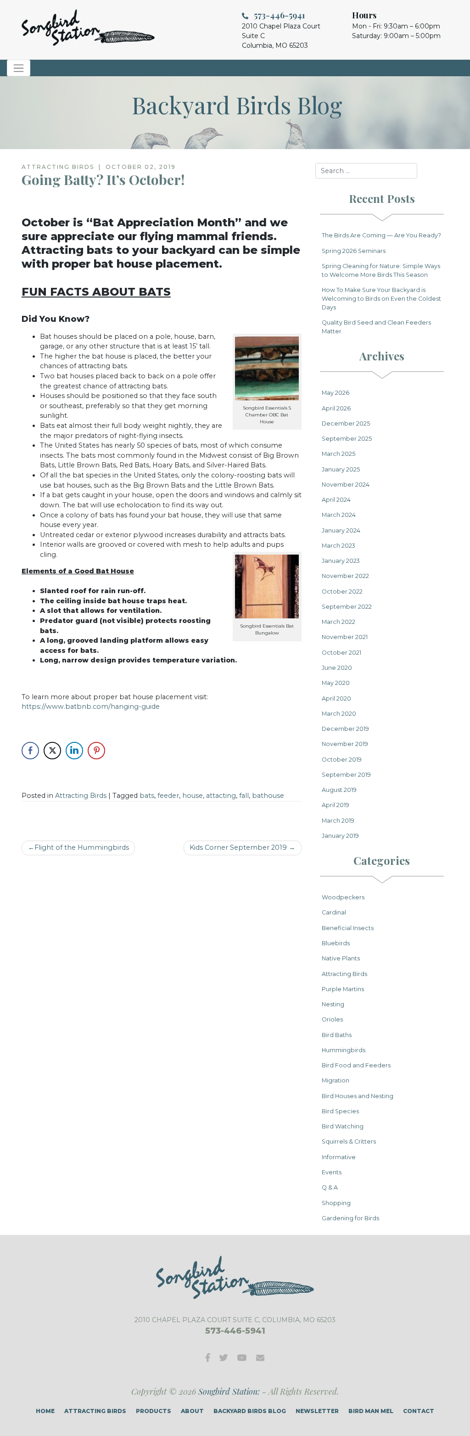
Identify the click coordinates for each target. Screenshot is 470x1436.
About (192, 1411)
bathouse (268, 795)
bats (147, 795)
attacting (221, 795)
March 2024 (339, 514)
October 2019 (342, 759)
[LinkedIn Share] (74, 750)
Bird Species (340, 1111)
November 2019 (345, 743)
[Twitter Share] (52, 750)
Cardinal (334, 912)
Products (153, 1411)
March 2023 (338, 545)
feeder (168, 795)
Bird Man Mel (370, 1411)
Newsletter (317, 1411)
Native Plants (341, 958)
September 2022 (347, 606)
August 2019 (339, 789)
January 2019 (340, 835)
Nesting (333, 1004)
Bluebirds (336, 943)
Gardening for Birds (350, 1218)
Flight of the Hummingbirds (81, 847)
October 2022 (342, 591)
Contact (418, 1411)
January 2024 (341, 530)
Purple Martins (343, 989)
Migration (335, 1080)
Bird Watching (343, 1126)
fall (244, 795)
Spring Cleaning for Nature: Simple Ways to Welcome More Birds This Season (381, 270)
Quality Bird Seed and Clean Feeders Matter (376, 327)
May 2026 (335, 392)
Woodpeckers (343, 897)
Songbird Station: (229, 1391)
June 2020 (337, 667)
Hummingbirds (343, 1050)
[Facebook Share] (30, 750)
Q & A (330, 1187)
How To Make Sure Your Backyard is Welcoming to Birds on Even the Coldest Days (381, 298)
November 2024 (345, 484)
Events (331, 1172)
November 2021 (345, 637)
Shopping (336, 1203)
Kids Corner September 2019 (238, 847)
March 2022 (338, 621)
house (192, 795)
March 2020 (339, 713)
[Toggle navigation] (18, 68)
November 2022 (345, 575)
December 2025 (346, 423)
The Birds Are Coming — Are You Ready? (381, 235)
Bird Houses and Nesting (357, 1096)
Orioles (332, 1019)
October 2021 (341, 652)
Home (45, 1411)
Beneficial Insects (348, 928)
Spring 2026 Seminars (354, 250)
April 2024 (336, 499)
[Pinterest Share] (96, 750)
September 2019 (346, 774)
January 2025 (341, 469)
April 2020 (336, 698)
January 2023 (341, 560)
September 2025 (347, 438)
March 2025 (338, 453)
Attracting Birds (80, 795)
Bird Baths (337, 1035)
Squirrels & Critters (349, 1141)
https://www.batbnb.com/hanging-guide (91, 706)
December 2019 (345, 728)
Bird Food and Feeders (356, 1065)
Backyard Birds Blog (249, 1411)
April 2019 (335, 805)
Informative (339, 1157)
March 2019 (338, 820)
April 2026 (336, 408)
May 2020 (336, 682)
